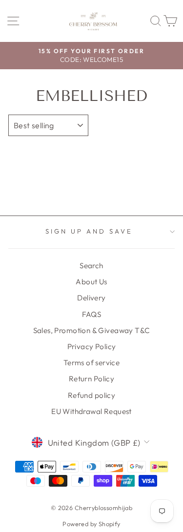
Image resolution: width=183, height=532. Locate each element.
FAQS (92, 314)
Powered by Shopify (91, 524)
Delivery (91, 297)
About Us (91, 281)
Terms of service (91, 362)
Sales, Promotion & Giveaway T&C (91, 330)
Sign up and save (89, 231)
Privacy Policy (91, 346)
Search (91, 265)
